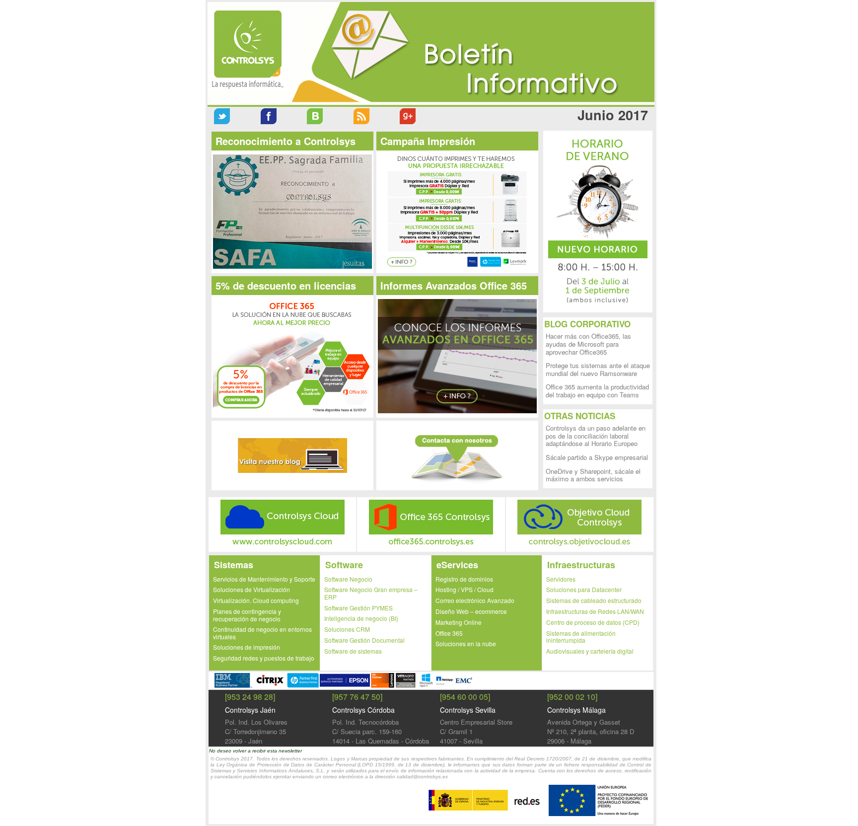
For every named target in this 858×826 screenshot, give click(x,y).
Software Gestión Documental (364, 640)
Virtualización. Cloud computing (256, 600)
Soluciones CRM (347, 629)
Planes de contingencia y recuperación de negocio (247, 615)
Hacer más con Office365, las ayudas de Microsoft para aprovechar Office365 (588, 343)
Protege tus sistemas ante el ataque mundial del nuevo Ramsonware (598, 369)
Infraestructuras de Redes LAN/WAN (595, 611)
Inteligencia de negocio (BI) (361, 618)
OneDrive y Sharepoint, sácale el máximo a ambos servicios (593, 475)
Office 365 (449, 633)
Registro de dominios (464, 579)
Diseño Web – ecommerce (471, 611)
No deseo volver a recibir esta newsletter (255, 750)
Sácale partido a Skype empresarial (597, 457)
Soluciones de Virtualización (251, 589)
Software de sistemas (353, 651)
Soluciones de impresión (246, 647)
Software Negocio (348, 579)
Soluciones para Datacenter (584, 589)
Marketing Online (458, 622)
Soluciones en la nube (465, 643)
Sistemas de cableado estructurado (594, 600)
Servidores (560, 579)
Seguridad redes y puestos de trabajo (263, 658)
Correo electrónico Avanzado (474, 600)
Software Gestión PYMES (358, 607)
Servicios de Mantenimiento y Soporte (264, 579)
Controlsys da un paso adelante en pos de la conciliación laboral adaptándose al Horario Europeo (595, 435)
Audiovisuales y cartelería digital (590, 651)
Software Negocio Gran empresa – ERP (371, 593)
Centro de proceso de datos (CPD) (593, 622)
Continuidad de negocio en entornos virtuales (262, 633)
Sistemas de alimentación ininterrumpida (581, 637)
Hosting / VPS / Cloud (464, 589)
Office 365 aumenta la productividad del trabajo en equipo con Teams (597, 390)
